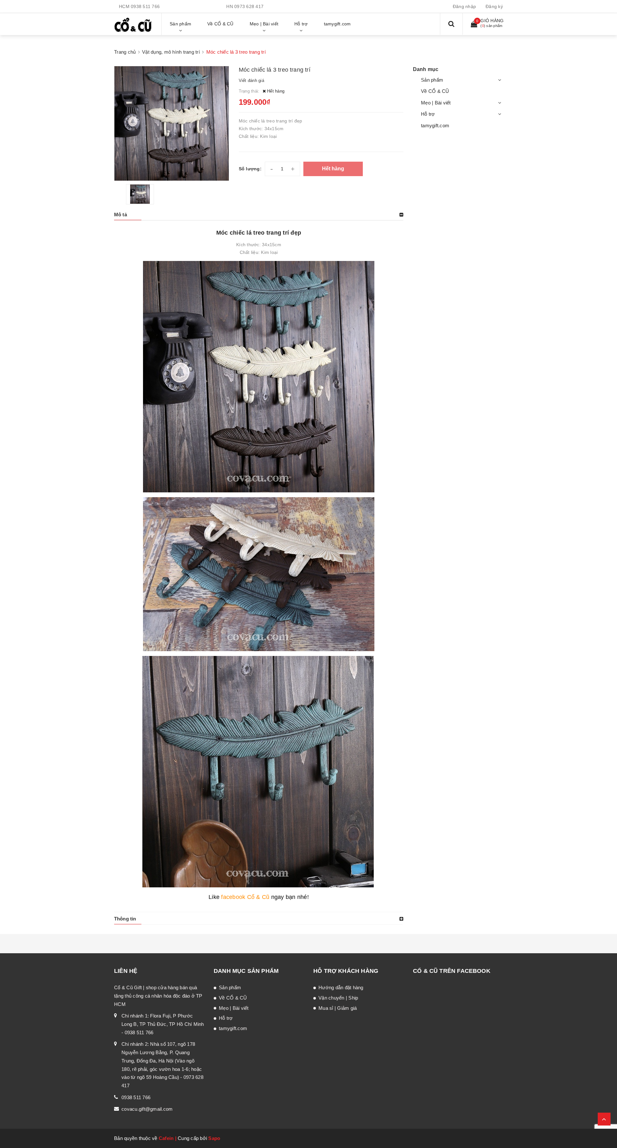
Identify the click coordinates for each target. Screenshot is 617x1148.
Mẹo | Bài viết (436, 102)
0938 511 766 (145, 6)
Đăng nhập (464, 6)
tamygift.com (435, 125)
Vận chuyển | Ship (338, 997)
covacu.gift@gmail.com (147, 1109)
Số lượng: (250, 168)
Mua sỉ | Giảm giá (337, 1008)
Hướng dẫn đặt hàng (340, 987)
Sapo (214, 1138)
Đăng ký (494, 6)
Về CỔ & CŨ (435, 91)
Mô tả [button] (120, 214)
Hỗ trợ (428, 114)
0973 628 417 (249, 6)
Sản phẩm (432, 80)
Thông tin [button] (125, 918)
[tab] (258, 214)
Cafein (166, 1138)
